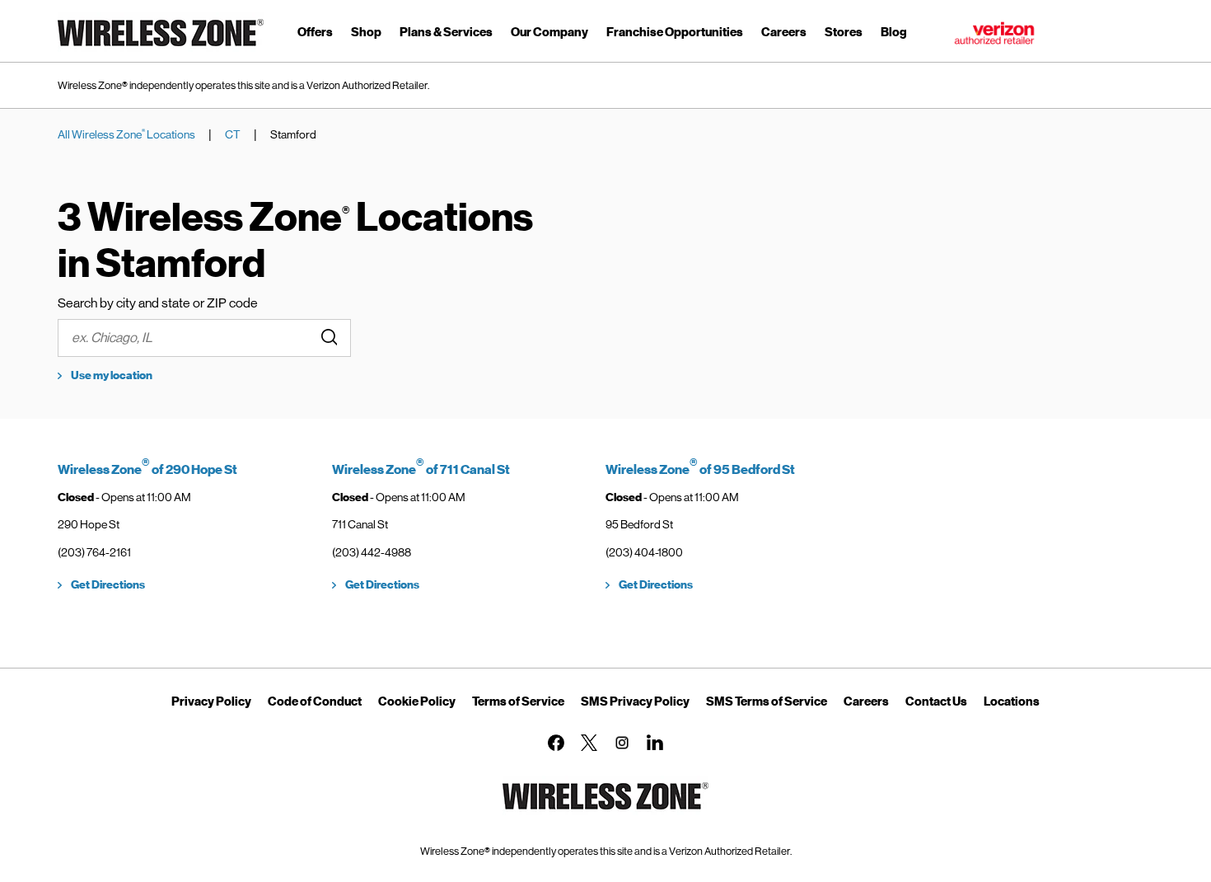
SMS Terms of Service (766, 701)
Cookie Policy (417, 701)
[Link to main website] (161, 49)
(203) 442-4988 (371, 552)
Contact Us (936, 701)
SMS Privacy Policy (635, 701)
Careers (866, 701)
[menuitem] (315, 35)
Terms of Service (518, 701)
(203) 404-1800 (644, 552)
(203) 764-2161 (94, 552)
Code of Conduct (315, 701)
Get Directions (108, 585)
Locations (1012, 701)
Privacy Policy (211, 701)
